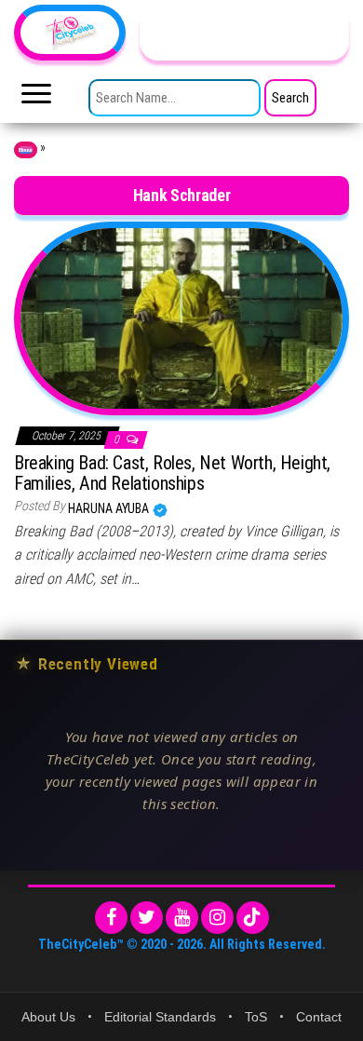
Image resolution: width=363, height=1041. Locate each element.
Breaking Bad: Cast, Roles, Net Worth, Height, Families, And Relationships (172, 473)
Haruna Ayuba (110, 508)
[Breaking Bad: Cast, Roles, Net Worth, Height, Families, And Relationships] (181, 317)
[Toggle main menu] (36, 99)
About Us (48, 1016)
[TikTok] (252, 917)
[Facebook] (111, 917)
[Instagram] (217, 917)
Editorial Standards (160, 1016)
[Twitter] (146, 917)
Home (26, 150)
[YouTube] (182, 917)
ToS (256, 1016)
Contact (319, 1016)
